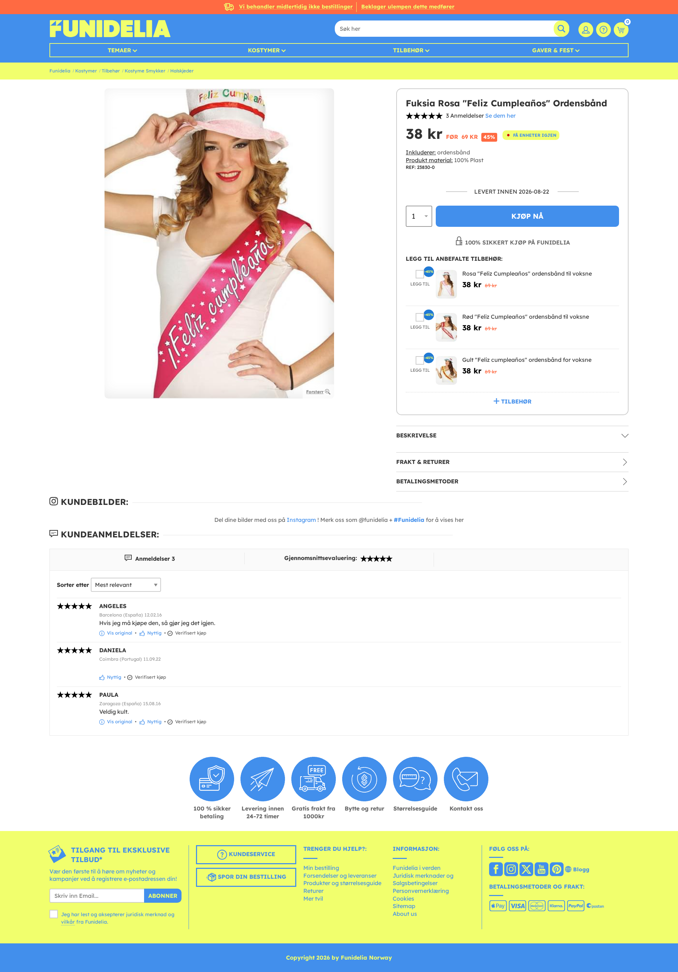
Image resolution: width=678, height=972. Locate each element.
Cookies (403, 898)
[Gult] (446, 370)
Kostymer (264, 50)
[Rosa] (446, 284)
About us (405, 913)
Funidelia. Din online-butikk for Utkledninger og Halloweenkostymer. (110, 28)
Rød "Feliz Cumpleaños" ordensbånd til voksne (525, 316)
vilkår (68, 922)
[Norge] (496, 870)
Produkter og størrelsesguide (342, 882)
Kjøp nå (527, 216)
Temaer (119, 50)
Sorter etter (73, 584)
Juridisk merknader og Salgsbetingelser (423, 879)
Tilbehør (408, 50)
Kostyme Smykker (145, 70)
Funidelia (59, 70)
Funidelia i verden (417, 867)
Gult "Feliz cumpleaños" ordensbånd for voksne (526, 359)
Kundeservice (251, 854)
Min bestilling (321, 867)
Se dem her (500, 115)
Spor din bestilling (251, 876)
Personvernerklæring (421, 890)
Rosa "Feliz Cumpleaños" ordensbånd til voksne (527, 273)
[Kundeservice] (603, 29)
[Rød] (446, 327)
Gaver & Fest (552, 50)
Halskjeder (182, 70)
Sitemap (404, 905)
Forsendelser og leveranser (339, 875)
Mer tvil (313, 898)
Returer (313, 890)
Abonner (162, 895)
